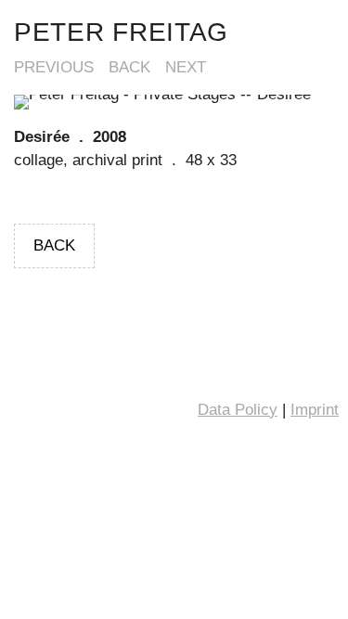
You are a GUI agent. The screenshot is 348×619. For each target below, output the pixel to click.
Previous (54, 67)
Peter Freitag (121, 32)
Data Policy (237, 410)
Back (129, 67)
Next (185, 67)
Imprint (314, 410)
